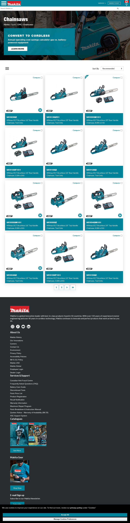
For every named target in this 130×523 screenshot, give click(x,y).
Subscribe (17, 504)
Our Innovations (16, 341)
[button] (126, 3)
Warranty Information (18, 403)
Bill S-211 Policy (16, 360)
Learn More (17, 49)
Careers (13, 344)
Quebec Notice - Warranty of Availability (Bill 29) (29, 413)
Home (7, 24)
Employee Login (16, 369)
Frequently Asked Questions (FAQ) (24, 384)
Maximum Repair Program (20, 406)
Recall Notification (17, 400)
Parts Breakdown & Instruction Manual (25, 409)
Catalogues (16, 418)
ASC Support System (18, 416)
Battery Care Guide (18, 387)
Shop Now (17, 488)
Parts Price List (16, 393)
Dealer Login (15, 373)
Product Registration (18, 397)
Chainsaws (28, 24)
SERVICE (101, 3)
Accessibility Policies (18, 357)
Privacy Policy (15, 353)
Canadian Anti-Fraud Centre (21, 381)
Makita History (16, 337)
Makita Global (15, 366)
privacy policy (76, 508)
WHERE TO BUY (114, 3)
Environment (15, 350)
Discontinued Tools (17, 390)
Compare (36, 78)
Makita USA (15, 363)
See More (17, 450)
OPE (19, 24)
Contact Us (14, 347)
